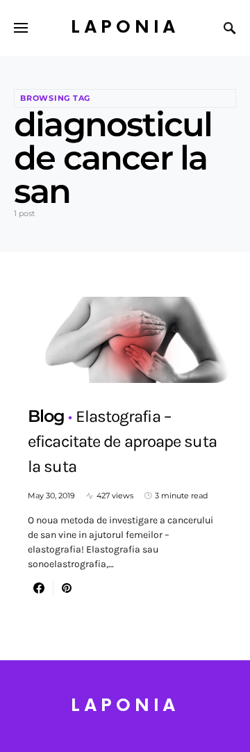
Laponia (125, 27)
